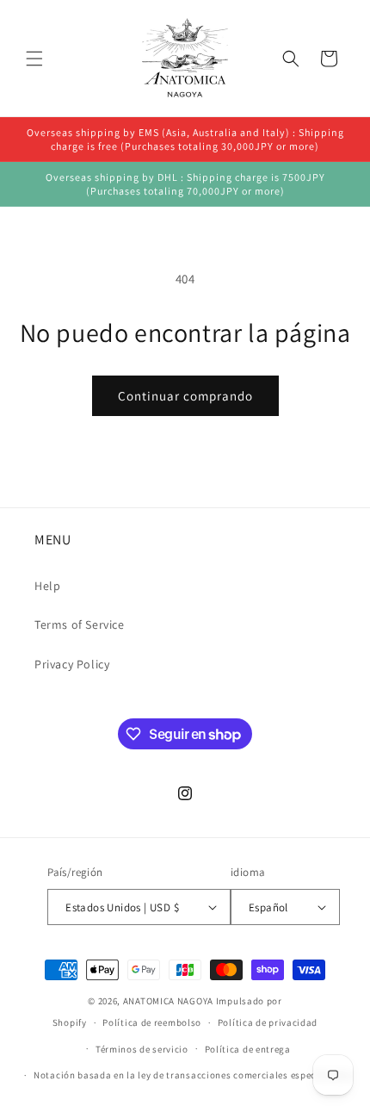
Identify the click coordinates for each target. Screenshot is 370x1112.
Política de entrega (248, 1049)
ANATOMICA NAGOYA (168, 1001)
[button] (34, 59)
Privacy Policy (71, 664)
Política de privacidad (268, 1022)
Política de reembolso (151, 1022)
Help (47, 585)
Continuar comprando (185, 396)
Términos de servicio (142, 1049)
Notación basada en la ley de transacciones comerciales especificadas (193, 1075)
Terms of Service (79, 624)
